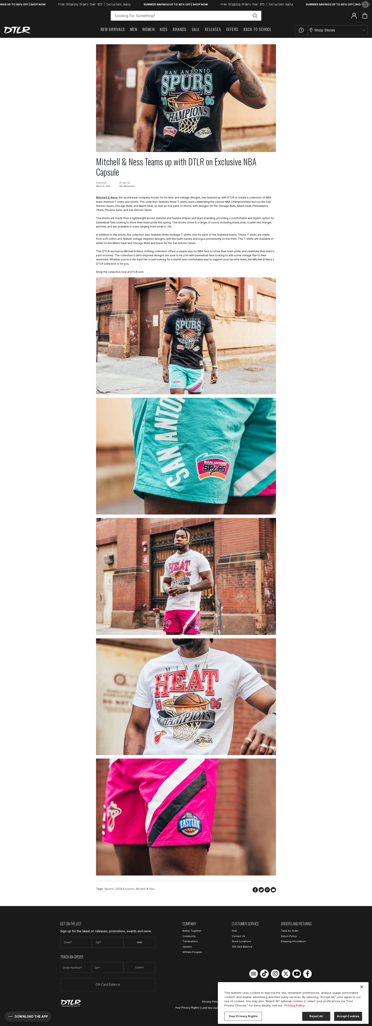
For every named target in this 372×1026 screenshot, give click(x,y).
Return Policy (289, 936)
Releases (213, 29)
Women (148, 29)
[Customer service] (301, 30)
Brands (179, 29)
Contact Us (238, 936)
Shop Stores (324, 30)
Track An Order (289, 930)
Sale (196, 29)
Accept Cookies (348, 1016)
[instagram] (275, 973)
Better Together (192, 930)
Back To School (257, 29)
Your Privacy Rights (187, 1007)
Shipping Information (293, 941)
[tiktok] (264, 973)
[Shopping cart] (365, 15)
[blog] (253, 973)
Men (133, 29)
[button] (27, 1016)
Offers (232, 29)
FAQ (234, 930)
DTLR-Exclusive (124, 888)
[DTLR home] (17, 30)
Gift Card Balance (108, 984)
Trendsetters (190, 941)
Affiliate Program (192, 952)
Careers (187, 946)
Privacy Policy (211, 1001)
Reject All (316, 1016)
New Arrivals (113, 29)
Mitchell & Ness (106, 197)
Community (189, 936)
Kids (163, 29)
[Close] (361, 987)
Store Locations (241, 941)
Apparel (109, 888)
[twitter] (286, 973)
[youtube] (296, 973)
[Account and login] (354, 15)
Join (139, 942)
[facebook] (307, 973)
